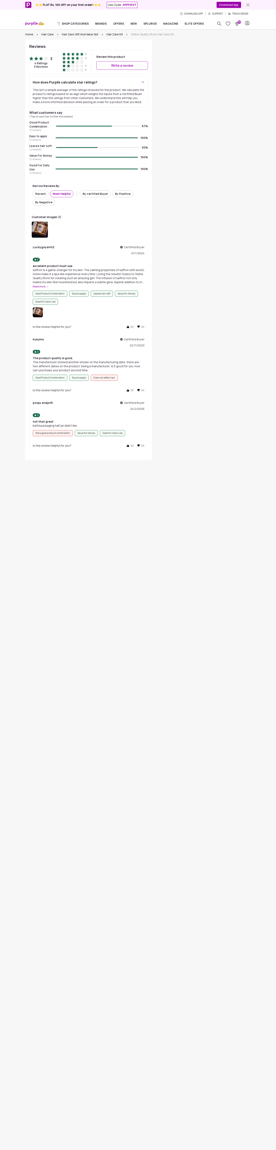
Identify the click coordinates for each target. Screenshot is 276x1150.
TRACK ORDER (240, 13)
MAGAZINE (170, 23)
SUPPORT (217, 13)
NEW (134, 23)
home (29, 34)
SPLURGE (150, 23)
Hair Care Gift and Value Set (80, 34)
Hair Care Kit (114, 34)
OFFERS (118, 23)
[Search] (219, 23)
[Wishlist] (228, 23)
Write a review (122, 65)
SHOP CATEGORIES (75, 23)
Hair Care (47, 34)
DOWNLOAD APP (193, 13)
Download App (228, 5)
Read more (39, 286)
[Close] (248, 5)
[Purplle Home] (31, 23)
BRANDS (101, 23)
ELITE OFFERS (194, 23)
